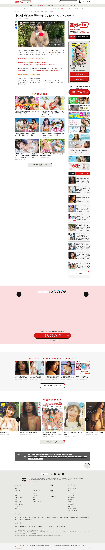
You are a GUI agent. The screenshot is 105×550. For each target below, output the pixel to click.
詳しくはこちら (18, 548)
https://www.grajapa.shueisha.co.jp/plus (46, 70)
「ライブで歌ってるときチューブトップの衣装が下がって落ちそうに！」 (37, 64)
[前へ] (18, 419)
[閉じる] (89, 547)
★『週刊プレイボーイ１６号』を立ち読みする (30, 58)
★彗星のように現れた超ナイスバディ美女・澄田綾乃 (32, 62)
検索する (75, 2)
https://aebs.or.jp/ (32, 481)
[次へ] (87, 419)
